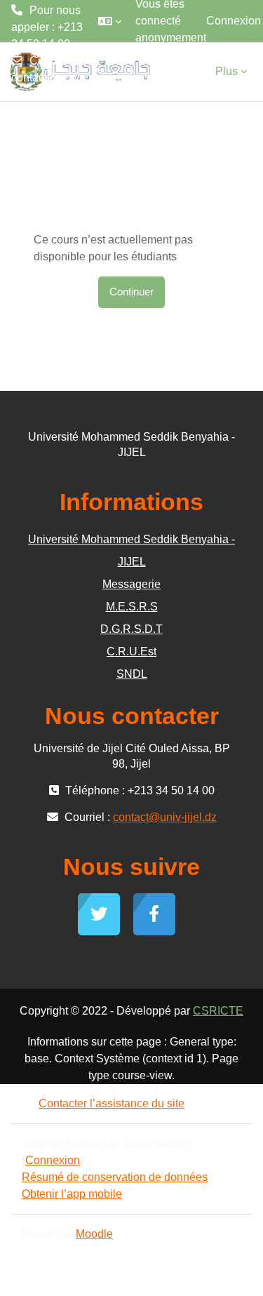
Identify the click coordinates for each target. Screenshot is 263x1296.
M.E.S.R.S (132, 607)
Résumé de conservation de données (115, 1177)
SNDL (131, 674)
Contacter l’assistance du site (111, 1103)
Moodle (94, 1234)
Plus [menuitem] (226, 71)
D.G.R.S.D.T (131, 629)
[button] (110, 21)
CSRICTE (218, 1011)
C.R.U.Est (131, 651)
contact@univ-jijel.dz (47, 86)
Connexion (233, 21)
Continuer (131, 292)
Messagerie (131, 584)
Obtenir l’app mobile (72, 1194)
